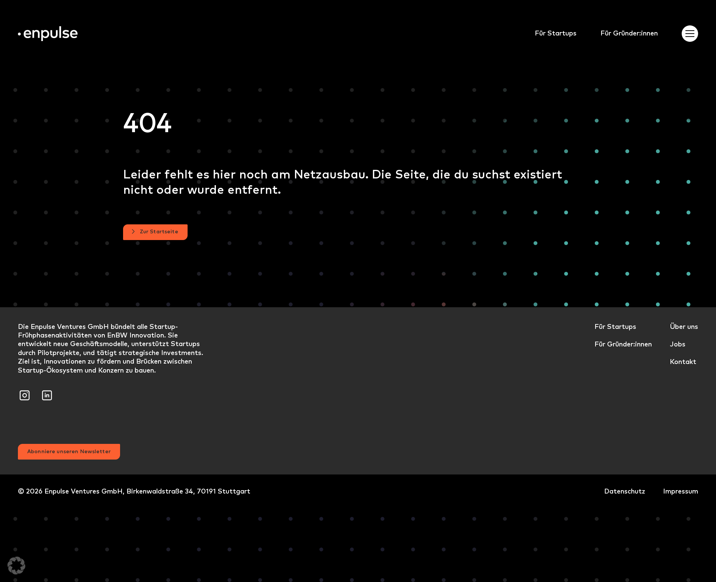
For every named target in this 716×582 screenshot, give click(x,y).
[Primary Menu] (690, 33)
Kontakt (683, 361)
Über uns (684, 326)
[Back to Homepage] (48, 33)
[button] (16, 565)
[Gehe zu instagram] (24, 393)
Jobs (677, 344)
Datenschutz (624, 491)
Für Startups (556, 33)
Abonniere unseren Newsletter (69, 451)
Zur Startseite (159, 231)
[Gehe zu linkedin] (47, 393)
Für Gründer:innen (629, 33)
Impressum (680, 491)
